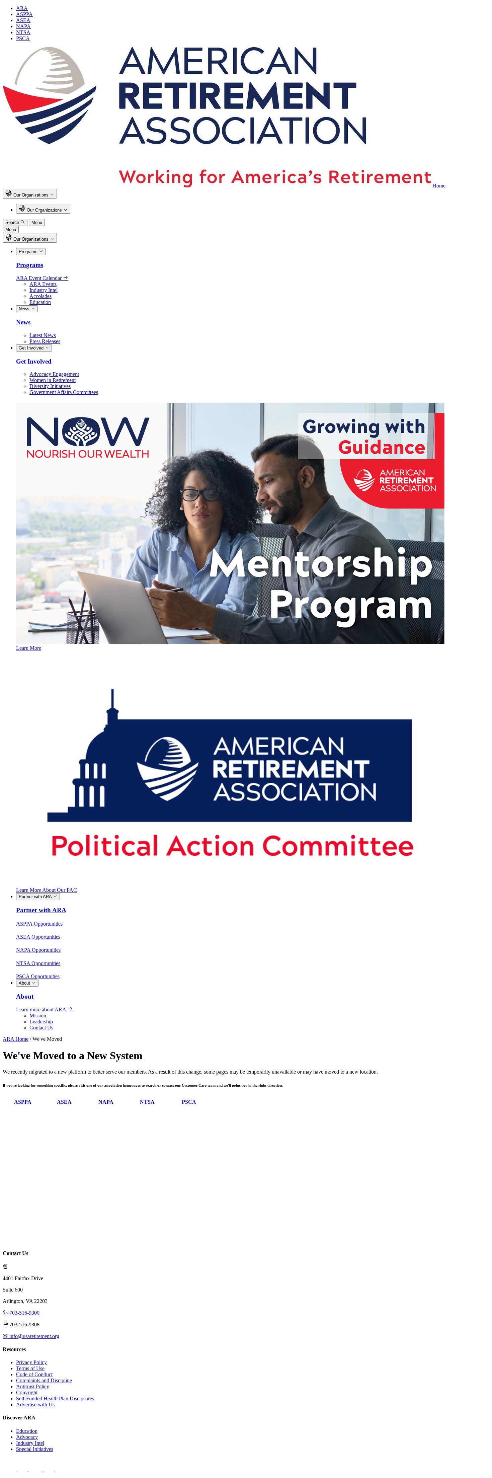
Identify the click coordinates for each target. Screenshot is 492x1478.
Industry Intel (43, 290)
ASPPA (24, 14)
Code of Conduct (34, 1374)
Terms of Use (30, 1368)
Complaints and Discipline (44, 1380)
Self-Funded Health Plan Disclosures (55, 1398)
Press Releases (44, 341)
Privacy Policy (31, 1362)
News (25, 308)
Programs (29, 251)
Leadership (41, 1021)
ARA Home (15, 1039)
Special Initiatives (34, 1449)
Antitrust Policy (32, 1386)
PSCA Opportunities (38, 976)
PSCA (23, 38)
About (25, 983)
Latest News (42, 335)
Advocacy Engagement (54, 374)
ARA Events (43, 284)
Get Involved (32, 348)
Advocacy (27, 1437)
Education (40, 302)
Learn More (28, 648)
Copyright (26, 1392)
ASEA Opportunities (38, 937)
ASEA (23, 20)
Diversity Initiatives (50, 386)
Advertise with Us (35, 1404)
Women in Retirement (52, 380)
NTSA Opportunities (38, 963)
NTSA (23, 32)
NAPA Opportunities (38, 950)
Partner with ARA (36, 896)
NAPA (23, 26)
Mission (37, 1015)
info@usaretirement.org (33, 1336)
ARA (22, 8)
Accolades (40, 296)
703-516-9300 (23, 1313)
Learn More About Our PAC (46, 890)
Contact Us (41, 1027)
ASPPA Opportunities (39, 924)
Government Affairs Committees (63, 392)
